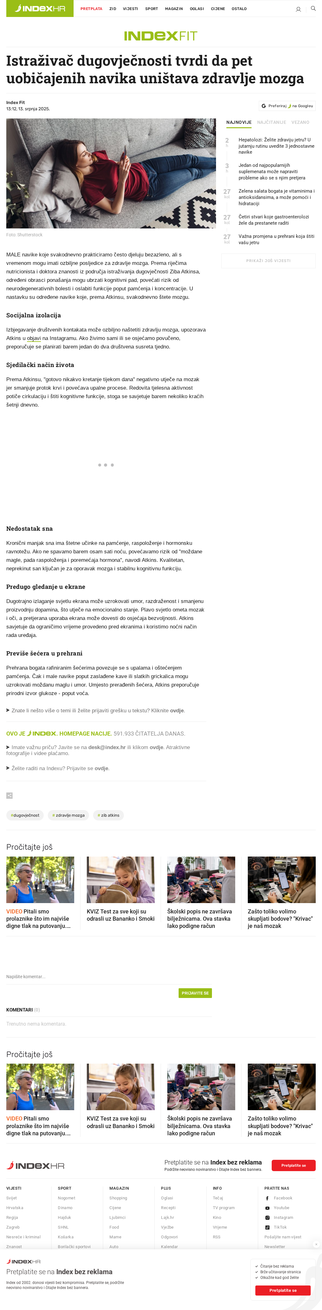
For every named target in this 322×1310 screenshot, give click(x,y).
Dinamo (65, 1207)
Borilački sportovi (74, 1246)
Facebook (283, 1198)
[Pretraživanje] (311, 9)
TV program (224, 1207)
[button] (14, 877)
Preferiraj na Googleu (291, 106)
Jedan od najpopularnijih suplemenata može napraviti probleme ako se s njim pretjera (272, 171)
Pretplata (91, 9)
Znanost (14, 1246)
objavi (34, 338)
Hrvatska (14, 1207)
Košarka (66, 1237)
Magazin (119, 1188)
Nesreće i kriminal (23, 1237)
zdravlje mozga (68, 815)
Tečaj (218, 1198)
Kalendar (169, 1246)
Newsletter (274, 1246)
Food (114, 1227)
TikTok (280, 1227)
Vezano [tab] (300, 122)
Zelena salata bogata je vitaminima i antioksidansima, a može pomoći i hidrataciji (277, 197)
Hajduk (64, 1217)
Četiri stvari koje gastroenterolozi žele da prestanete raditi (274, 220)
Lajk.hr (167, 1217)
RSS (217, 1237)
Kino (217, 1217)
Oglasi (197, 9)
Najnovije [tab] (239, 122)
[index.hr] (40, 8)
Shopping (118, 1198)
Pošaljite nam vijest (283, 1237)
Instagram (283, 1217)
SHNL (63, 1227)
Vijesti (130, 9)
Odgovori (169, 1237)
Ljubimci (117, 1217)
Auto (113, 1246)
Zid (112, 9)
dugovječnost (25, 815)
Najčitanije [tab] (271, 122)
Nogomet (66, 1198)
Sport (151, 9)
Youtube (282, 1207)
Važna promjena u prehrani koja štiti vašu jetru (276, 239)
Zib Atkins (108, 815)
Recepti (168, 1207)
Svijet (11, 1198)
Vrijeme (220, 1227)
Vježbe (167, 1227)
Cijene (218, 9)
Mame (115, 1237)
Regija (12, 1217)
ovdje (156, 747)
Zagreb (12, 1227)
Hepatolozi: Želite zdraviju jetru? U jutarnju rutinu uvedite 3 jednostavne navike (276, 146)
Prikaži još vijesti (268, 261)
